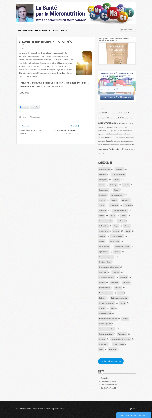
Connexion (104, 378)
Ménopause (114, 282)
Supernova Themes (58, 408)
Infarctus (119, 134)
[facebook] (134, 409)
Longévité (116, 272)
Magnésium (108, 137)
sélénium (101, 144)
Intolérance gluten (104, 262)
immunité (114, 134)
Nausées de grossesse (105, 293)
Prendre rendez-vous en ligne (111, 361)
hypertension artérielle (104, 134)
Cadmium (126, 185)
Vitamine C (104, 149)
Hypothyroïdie (103, 252)
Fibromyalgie (103, 231)
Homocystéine (114, 241)
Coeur (101, 127)
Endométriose (103, 226)
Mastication (123, 277)
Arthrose (131, 113)
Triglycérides (124, 144)
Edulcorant (121, 221)
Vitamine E (128, 149)
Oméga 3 (109, 141)
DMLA (126, 127)
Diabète (113, 127)
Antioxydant (103, 180)
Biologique (113, 185)
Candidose (102, 195)
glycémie (113, 131)
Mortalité (118, 288)
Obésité (120, 293)
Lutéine (101, 137)
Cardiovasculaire (107, 122)
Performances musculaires (119, 298)
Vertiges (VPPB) (118, 344)
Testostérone (116, 144)
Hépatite (101, 241)
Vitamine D (116, 149)
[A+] (23, 48)
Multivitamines (101, 141)
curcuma (107, 127)
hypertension (127, 130)
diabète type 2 (120, 127)
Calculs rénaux (111, 118)
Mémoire (102, 282)
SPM (113, 141)
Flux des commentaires (109, 384)
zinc (133, 149)
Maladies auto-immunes (119, 137)
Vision (101, 349)
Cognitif (101, 205)
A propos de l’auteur (58, 30)
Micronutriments (130, 137)
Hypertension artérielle (122, 246)
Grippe (128, 231)
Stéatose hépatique (105, 324)
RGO (112, 308)
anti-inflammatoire (114, 113)
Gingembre (108, 130)
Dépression (102, 210)
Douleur (123, 216)
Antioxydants (123, 113)
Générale (116, 231)
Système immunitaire (105, 334)
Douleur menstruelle (105, 221)
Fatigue (116, 226)
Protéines (102, 308)
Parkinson (102, 298)
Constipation (114, 205)
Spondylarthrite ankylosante (108, 318)
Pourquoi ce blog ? (24, 30)
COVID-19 (127, 205)
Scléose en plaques (105, 313)
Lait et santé (103, 272)
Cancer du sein (128, 118)
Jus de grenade (127, 134)
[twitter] (130, 409)
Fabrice (24, 117)
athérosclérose (102, 118)
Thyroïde (102, 339)
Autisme (101, 185)
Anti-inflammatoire (118, 174)
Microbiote (126, 282)
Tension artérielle (108, 144)
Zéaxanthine (102, 153)
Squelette (125, 318)
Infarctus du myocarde (106, 257)
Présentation (41, 30)
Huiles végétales (104, 246)
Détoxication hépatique (120, 210)
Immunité (117, 252)
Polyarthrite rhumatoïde (106, 303)
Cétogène (114, 200)
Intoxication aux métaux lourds (109, 267)
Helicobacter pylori (117, 236)
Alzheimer (104, 112)
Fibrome (126, 226)
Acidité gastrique (104, 169)
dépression (101, 130)
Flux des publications (108, 381)
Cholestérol (122, 122)
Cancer (120, 117)
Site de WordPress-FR (108, 388)
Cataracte (102, 200)
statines (117, 141)
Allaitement (119, 169)
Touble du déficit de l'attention (120, 339)
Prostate (122, 303)
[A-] (20, 48)
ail (99, 113)
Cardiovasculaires (116, 195)
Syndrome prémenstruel (126, 141)
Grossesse (120, 131)
